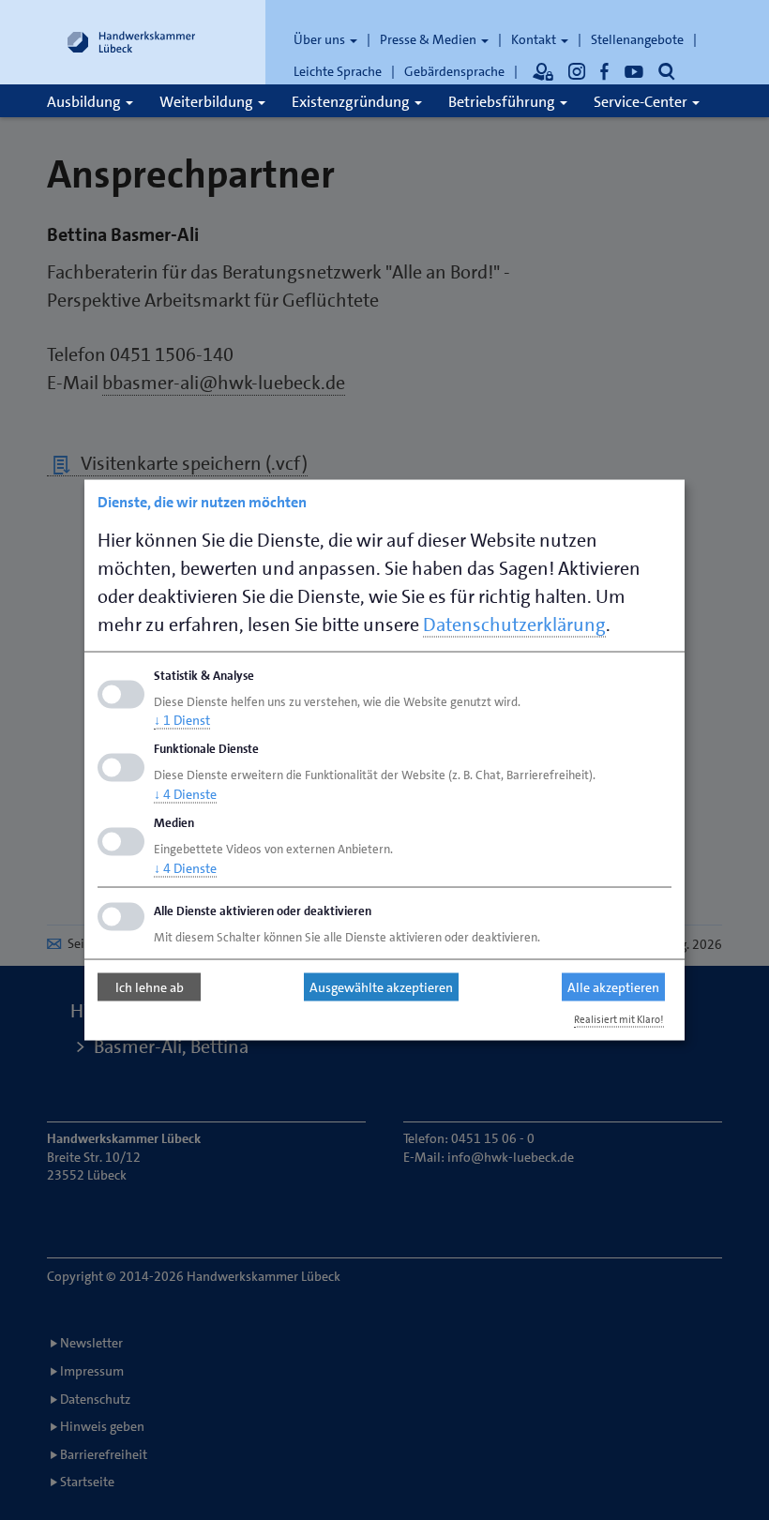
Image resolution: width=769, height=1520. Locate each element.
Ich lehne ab (149, 987)
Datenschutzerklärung (514, 623)
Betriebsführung (503, 102)
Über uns (321, 39)
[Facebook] (605, 71)
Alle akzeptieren (613, 987)
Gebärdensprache (454, 71)
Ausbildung (85, 102)
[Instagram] (576, 71)
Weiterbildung (207, 102)
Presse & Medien (429, 39)
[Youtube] (634, 71)
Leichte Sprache (338, 71)
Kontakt (535, 39)
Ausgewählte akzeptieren (381, 987)
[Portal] (543, 71)
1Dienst (182, 720)
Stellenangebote (637, 39)
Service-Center (642, 102)
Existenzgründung (352, 102)
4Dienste (185, 794)
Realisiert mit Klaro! (619, 1019)
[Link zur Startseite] (131, 42)
